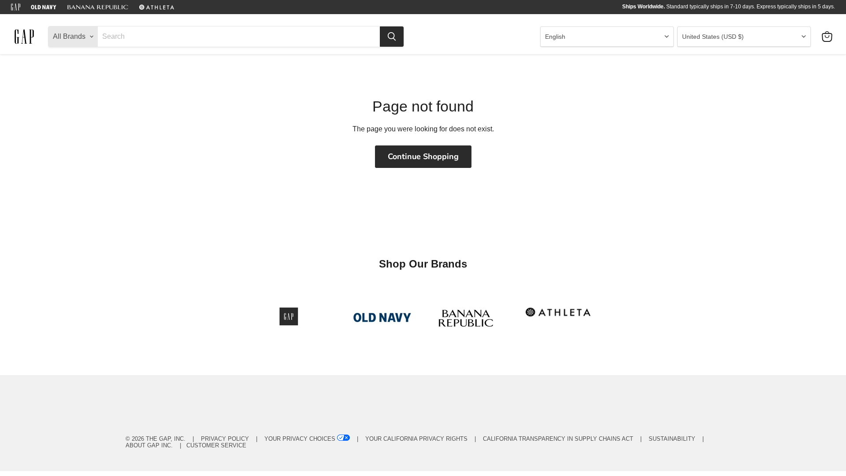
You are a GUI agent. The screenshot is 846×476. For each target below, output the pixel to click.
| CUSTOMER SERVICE (210, 445)
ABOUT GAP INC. (149, 445)
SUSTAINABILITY (672, 438)
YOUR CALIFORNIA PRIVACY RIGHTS (416, 438)
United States (713, 36)
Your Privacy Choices (299, 438)
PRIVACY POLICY (225, 438)
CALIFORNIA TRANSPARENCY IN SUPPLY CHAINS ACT (558, 438)
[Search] (392, 36)
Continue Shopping (423, 156)
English (555, 36)
